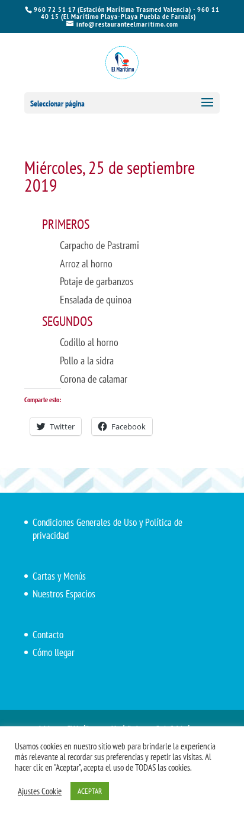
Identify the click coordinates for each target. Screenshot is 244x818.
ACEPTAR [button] (90, 791)
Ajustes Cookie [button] (40, 791)
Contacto (48, 634)
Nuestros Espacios (64, 593)
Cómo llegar (54, 652)
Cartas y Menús (59, 576)
